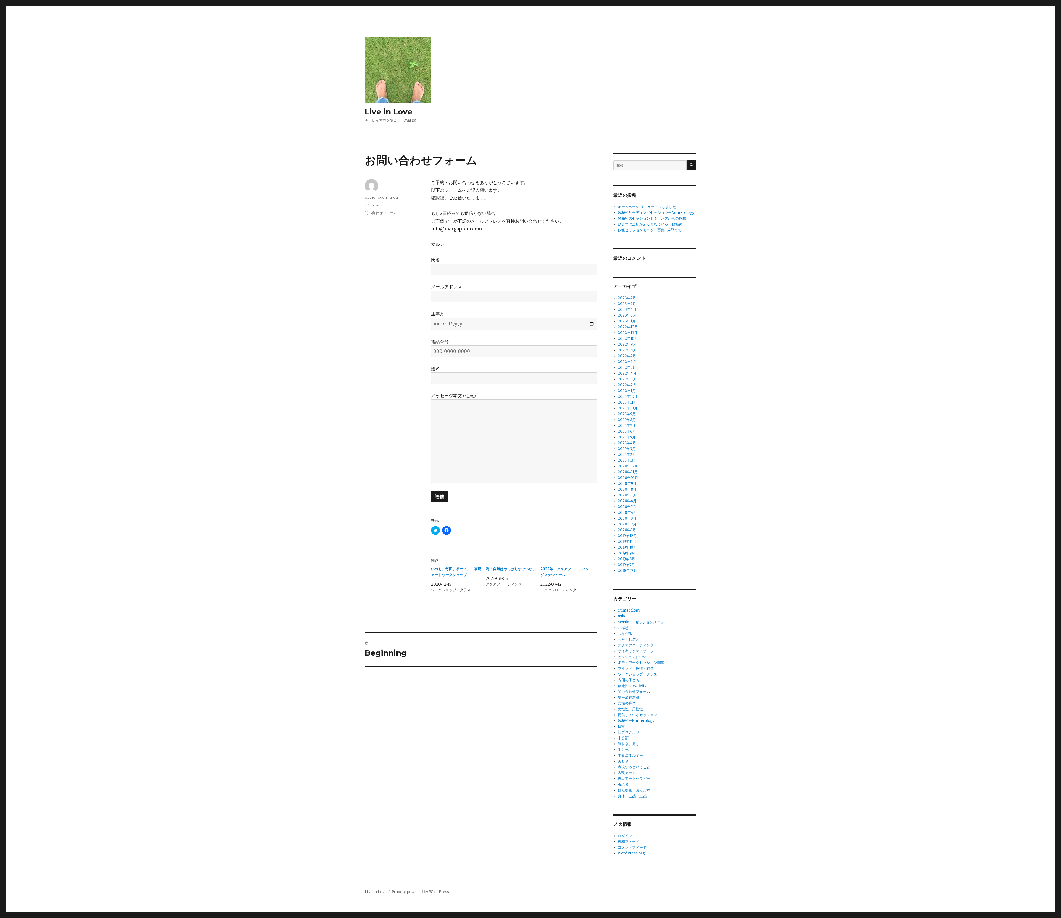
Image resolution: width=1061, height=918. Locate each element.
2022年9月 (627, 344)
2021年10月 (627, 408)
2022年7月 (627, 356)
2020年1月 (627, 530)
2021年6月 (627, 431)
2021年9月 (627, 414)
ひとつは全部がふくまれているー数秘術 (650, 224)
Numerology (629, 610)
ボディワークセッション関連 (641, 662)
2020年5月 (627, 506)
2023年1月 (627, 321)
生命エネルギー (630, 755)
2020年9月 (627, 483)
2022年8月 (627, 350)
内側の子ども (628, 680)
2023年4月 (627, 309)
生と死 (623, 749)
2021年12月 (627, 396)
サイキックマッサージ (636, 651)
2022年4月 (627, 373)
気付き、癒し (628, 743)
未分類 (623, 738)
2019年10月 (627, 547)
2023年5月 (627, 303)
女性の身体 (627, 703)
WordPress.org (631, 853)
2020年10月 (628, 477)
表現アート (627, 772)
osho (622, 616)
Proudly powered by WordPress (420, 892)
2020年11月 (628, 472)
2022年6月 (627, 361)
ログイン (625, 835)
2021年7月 (626, 425)
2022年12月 (628, 327)
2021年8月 (627, 419)
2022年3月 (627, 379)
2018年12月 (627, 570)
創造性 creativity (632, 685)
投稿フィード (628, 841)
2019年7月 (626, 564)
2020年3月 (627, 518)
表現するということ (634, 767)
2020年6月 (627, 501)
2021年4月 (627, 443)
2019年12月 (627, 535)
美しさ (623, 761)
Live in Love (389, 111)
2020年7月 (627, 495)
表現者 (623, 784)
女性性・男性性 (630, 709)
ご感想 (623, 627)
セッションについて (634, 656)
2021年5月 (626, 437)
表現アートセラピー (634, 778)
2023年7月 (627, 298)
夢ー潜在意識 (628, 697)
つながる (625, 633)
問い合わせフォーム (381, 213)
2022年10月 (628, 338)
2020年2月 (627, 524)
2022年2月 (627, 385)
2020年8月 (627, 489)
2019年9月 (626, 553)
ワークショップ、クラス (637, 674)
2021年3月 (627, 448)
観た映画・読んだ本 (634, 790)
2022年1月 (627, 390)
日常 (621, 726)
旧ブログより (628, 732)
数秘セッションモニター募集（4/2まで (649, 230)
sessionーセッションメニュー (643, 622)
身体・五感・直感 (632, 796)
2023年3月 (627, 315)
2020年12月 (628, 466)
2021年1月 (626, 460)
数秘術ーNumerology (636, 720)
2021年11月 (627, 402)
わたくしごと (628, 639)
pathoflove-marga (381, 197)
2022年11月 (627, 332)
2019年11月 (627, 541)
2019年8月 (626, 559)
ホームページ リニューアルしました (647, 206)
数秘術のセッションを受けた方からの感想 (652, 218)
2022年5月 (627, 367)
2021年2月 (627, 454)
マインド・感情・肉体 (636, 668)
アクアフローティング (636, 645)
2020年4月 (627, 512)
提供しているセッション (637, 714)
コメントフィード (632, 847)
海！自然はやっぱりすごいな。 (511, 569)
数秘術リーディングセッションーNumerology (656, 212)
